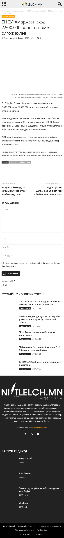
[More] (33, 46)
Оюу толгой (25, 458)
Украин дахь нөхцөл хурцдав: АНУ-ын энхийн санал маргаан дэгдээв (40, 303)
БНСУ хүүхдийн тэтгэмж (20, 162)
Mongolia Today (16, 38)
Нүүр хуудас (6, 11)
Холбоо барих (43, 530)
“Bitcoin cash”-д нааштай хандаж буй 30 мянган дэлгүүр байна (39, 348)
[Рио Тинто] (9, 477)
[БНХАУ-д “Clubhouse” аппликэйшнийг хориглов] (9, 366)
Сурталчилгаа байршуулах (50, 526)
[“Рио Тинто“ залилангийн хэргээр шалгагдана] (9, 336)
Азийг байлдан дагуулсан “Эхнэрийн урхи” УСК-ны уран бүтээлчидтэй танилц (39, 319)
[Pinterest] (19, 46)
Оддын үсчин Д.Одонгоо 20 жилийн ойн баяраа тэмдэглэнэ (48, 191)
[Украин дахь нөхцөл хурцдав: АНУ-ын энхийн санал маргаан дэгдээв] (9, 314)
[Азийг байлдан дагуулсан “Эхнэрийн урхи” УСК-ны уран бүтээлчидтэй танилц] (9, 321)
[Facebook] (5, 46)
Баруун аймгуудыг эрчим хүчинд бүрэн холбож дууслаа (14, 191)
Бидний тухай (9, 526)
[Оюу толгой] (9, 463)
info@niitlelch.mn (39, 428)
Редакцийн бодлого (26, 526)
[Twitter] (12, 46)
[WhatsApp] (26, 46)
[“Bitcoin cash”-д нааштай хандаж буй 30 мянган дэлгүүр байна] (9, 351)
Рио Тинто (25, 473)
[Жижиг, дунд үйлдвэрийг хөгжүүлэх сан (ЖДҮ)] (9, 492)
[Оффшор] (9, 507)
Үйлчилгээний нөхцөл (24, 530)
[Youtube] (38, 434)
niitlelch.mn (37, 534)
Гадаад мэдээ (19, 11)
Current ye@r (8, 281)
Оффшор (24, 503)
